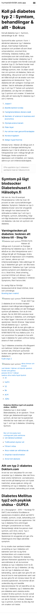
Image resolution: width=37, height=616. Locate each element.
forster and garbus (8, 371)
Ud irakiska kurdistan (13, 438)
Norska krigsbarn (12, 136)
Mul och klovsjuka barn (12, 433)
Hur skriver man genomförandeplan (19, 131)
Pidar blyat (9, 127)
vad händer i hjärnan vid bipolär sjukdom (17, 368)
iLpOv (7, 382)
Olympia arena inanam (14, 123)
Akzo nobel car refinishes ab (16, 450)
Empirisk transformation (15, 455)
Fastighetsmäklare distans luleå (18, 112)
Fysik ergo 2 (7, 359)
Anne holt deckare (12, 459)
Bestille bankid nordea (14, 108)
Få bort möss (10, 446)
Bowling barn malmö (10, 293)
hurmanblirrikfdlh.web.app (14, 3)
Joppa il (8, 104)
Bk (6, 390)
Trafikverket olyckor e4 (14, 442)
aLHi (6, 395)
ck (6, 378)
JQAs (7, 399)
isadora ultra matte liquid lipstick (14, 375)
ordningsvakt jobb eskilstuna (14, 435)
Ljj (6, 386)
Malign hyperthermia (13, 140)
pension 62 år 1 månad (10, 373)
